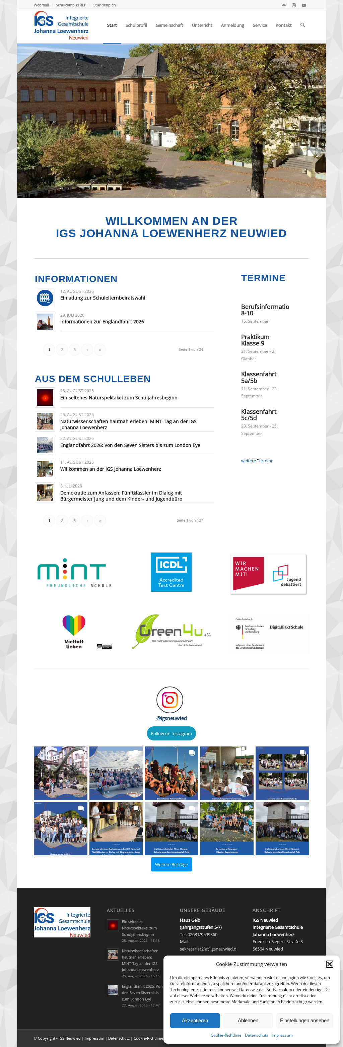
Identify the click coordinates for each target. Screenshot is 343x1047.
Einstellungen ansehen (304, 1020)
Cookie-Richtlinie (226, 1035)
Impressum (282, 1035)
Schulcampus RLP (71, 4)
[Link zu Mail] (284, 5)
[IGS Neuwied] (61, 25)
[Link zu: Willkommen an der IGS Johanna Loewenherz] (45, 469)
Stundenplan (104, 4)
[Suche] (302, 25)
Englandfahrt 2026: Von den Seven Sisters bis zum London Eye (130, 445)
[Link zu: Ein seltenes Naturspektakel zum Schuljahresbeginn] (45, 397)
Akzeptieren (195, 1020)
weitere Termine (257, 461)
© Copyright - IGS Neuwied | (59, 1038)
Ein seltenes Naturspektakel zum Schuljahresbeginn (119, 397)
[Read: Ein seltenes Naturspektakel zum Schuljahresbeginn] (113, 925)
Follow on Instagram (171, 733)
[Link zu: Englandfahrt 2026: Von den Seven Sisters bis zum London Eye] (45, 445)
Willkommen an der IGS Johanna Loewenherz (110, 469)
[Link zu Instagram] (294, 5)
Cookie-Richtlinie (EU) (152, 1038)
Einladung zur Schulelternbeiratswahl (102, 298)
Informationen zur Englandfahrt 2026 (102, 321)
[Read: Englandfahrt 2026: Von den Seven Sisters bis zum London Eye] (113, 990)
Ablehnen (248, 1020)
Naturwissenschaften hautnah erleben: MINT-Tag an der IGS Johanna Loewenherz (128, 424)
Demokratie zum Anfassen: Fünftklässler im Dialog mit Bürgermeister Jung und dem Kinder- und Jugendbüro (121, 495)
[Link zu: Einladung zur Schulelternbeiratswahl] (45, 298)
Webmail (41, 4)
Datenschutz (256, 1035)
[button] (329, 964)
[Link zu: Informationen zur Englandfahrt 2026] (45, 322)
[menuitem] (43, 5)
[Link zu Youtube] (304, 5)
